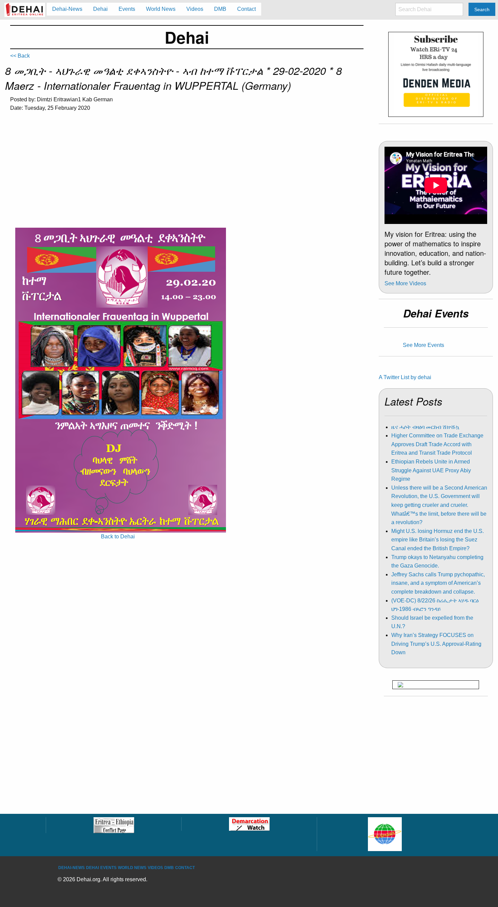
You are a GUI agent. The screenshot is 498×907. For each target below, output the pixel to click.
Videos (155, 867)
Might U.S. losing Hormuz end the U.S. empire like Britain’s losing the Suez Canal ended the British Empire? (437, 539)
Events (108, 867)
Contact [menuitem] (246, 9)
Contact (185, 867)
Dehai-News (71, 867)
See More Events (423, 345)
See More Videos (405, 283)
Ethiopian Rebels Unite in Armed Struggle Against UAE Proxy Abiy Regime (431, 470)
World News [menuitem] (160, 9)
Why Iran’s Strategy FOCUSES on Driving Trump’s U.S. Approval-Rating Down (436, 643)
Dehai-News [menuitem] (67, 9)
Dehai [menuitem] (100, 9)
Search (482, 9)
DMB (169, 867)
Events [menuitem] (127, 9)
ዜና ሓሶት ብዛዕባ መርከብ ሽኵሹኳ (425, 427)
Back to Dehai (118, 536)
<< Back (20, 56)
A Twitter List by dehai (405, 377)
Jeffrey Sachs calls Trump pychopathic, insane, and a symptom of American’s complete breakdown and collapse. (438, 583)
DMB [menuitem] (220, 9)
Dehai (92, 867)
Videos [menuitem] (194, 9)
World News (132, 867)
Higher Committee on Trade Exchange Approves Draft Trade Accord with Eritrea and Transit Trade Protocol (437, 444)
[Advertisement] (187, 168)
